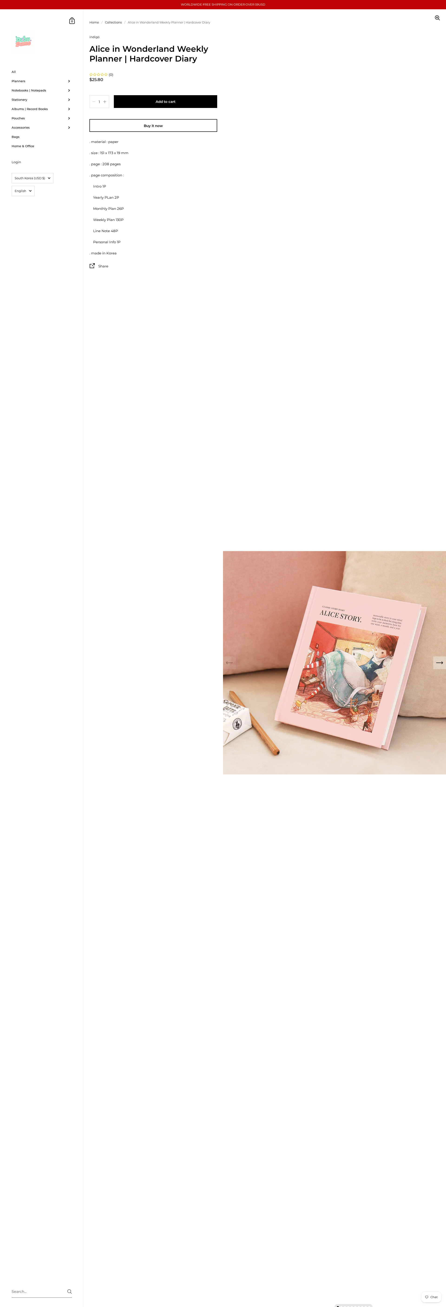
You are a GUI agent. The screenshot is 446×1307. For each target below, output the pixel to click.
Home (94, 22)
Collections (113, 22)
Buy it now (153, 126)
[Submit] (69, 1291)
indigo (94, 37)
